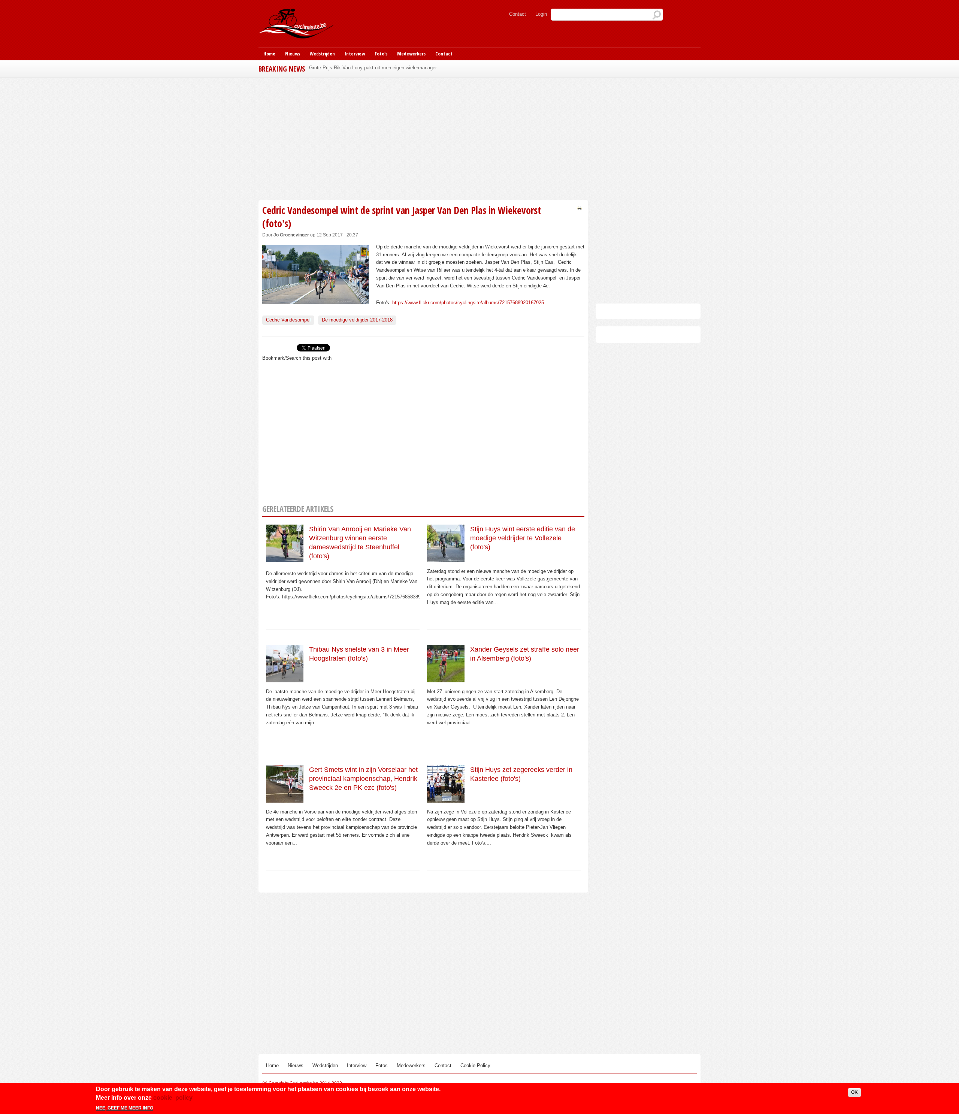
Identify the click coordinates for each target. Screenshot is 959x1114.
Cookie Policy (475, 1065)
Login (541, 14)
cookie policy (173, 1097)
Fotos (381, 1065)
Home (269, 53)
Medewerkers (411, 53)
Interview (355, 53)
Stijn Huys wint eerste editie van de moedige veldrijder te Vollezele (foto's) (522, 538)
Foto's (381, 53)
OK (854, 1092)
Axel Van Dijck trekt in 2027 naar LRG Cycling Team (366, 67)
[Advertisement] (423, 137)
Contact (517, 14)
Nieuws (292, 53)
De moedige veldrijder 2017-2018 (357, 320)
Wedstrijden (322, 53)
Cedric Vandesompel (288, 320)
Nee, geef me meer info (124, 1107)
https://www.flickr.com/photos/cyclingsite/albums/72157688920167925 (468, 302)
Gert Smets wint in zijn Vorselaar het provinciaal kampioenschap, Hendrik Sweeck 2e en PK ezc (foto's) (363, 779)
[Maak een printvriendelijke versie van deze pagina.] (580, 207)
